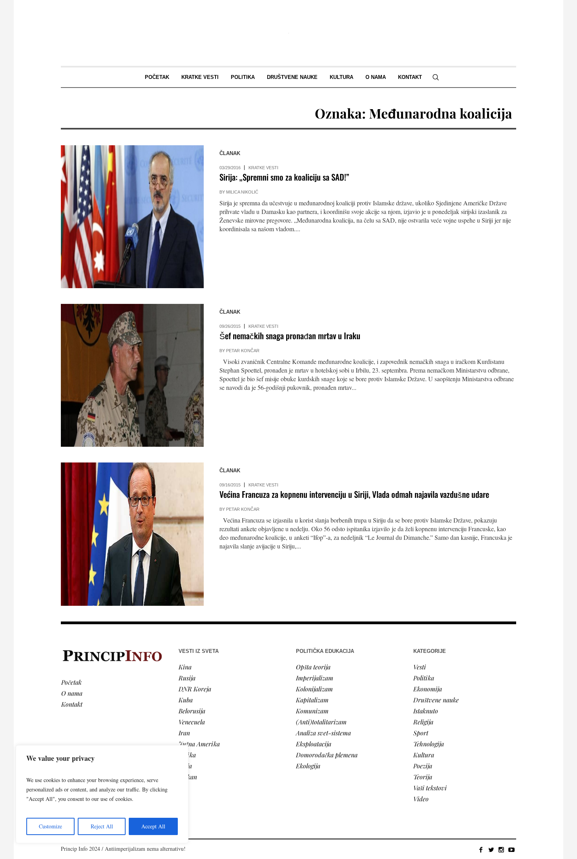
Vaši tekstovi (430, 788)
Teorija (422, 777)
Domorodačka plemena (327, 755)
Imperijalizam (314, 678)
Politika (423, 678)
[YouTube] (511, 849)
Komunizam (312, 711)
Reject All (102, 826)
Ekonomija (427, 689)
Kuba (186, 700)
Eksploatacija (313, 744)
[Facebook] (481, 849)
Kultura (423, 755)
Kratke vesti (263, 167)
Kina (185, 667)
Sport (420, 733)
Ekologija (308, 766)
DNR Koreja (195, 689)
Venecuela (192, 722)
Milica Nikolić (242, 192)
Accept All (153, 826)
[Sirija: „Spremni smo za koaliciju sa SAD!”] (132, 216)
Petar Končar (242, 350)
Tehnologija (428, 744)
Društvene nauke (436, 700)
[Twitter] (491, 849)
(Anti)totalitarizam (321, 722)
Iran (184, 733)
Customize (50, 826)
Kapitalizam (312, 700)
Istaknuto (425, 711)
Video (421, 799)
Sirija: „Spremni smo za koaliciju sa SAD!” (284, 177)
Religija (423, 722)
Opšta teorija (313, 667)
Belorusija (192, 711)
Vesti (419, 667)
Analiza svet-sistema (323, 733)
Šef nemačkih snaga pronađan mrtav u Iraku (289, 335)
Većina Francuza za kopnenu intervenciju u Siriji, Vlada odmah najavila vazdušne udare (354, 494)
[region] (102, 794)
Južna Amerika (199, 744)
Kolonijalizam (314, 689)
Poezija (422, 766)
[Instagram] (501, 849)
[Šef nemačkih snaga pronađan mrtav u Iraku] (132, 375)
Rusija (187, 678)
